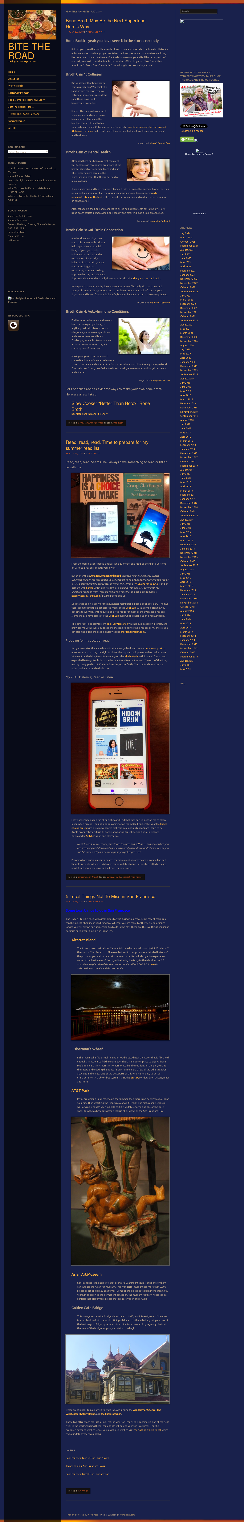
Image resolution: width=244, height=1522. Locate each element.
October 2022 (187, 287)
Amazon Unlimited (110, 575)
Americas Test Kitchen (20, 216)
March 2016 (186, 540)
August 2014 (187, 611)
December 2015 (188, 553)
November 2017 (189, 457)
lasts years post (153, 648)
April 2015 (185, 582)
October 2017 (187, 461)
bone (114, 423)
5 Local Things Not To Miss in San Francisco (110, 896)
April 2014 (185, 627)
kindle (118, 877)
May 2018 (185, 432)
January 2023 (187, 275)
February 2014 (188, 636)
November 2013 (189, 648)
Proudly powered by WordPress (82, 1515)
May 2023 (185, 262)
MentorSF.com (16, 236)
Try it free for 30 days (146, 583)
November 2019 (189, 370)
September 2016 (189, 515)
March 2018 (186, 441)
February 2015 (188, 590)
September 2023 (189, 245)
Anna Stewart (96, 32)
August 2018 (187, 420)
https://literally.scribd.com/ (86, 595)
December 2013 (188, 644)
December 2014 (188, 598)
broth (120, 423)
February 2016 (188, 544)
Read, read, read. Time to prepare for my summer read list (107, 445)
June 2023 (185, 258)
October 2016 (187, 511)
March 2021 (186, 333)
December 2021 (188, 308)
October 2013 (187, 652)
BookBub (114, 615)
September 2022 (189, 291)
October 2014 (187, 607)
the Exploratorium (111, 1414)
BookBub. (131, 607)
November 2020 (189, 341)
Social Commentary (18, 93)
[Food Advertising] (195, 141)
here (151, 964)
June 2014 (185, 619)
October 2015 (187, 561)
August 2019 (187, 378)
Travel (139, 877)
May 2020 (185, 353)
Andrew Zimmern (17, 220)
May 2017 (185, 482)
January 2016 (187, 548)
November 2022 (189, 283)
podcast (126, 877)
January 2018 (187, 449)
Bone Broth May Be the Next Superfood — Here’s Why (108, 23)
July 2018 (185, 424)
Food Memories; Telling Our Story (26, 100)
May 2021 (185, 329)
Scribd (89, 587)
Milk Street (14, 240)
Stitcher (90, 836)
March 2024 (186, 237)
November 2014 (189, 602)
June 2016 (185, 528)
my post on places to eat (147, 1430)
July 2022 (185, 295)
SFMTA (135, 1077)
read (133, 877)
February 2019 (188, 403)
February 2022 (188, 304)
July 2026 (185, 233)
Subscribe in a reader (192, 131)
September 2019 (189, 374)
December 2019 (188, 366)
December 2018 (188, 407)
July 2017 (185, 474)
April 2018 (185, 437)
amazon (110, 877)
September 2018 (189, 416)
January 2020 (187, 362)
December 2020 (188, 337)
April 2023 (185, 266)
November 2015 (189, 557)
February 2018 (188, 445)
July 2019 (185, 383)
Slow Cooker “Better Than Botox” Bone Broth (110, 406)
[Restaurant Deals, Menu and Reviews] (32, 302)
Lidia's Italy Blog (16, 232)
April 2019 (185, 395)
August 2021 (187, 324)
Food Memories (85, 423)
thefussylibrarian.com (133, 631)
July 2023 (185, 254)
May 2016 (185, 532)
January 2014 (187, 640)
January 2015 (187, 594)
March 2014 (186, 632)
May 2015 (185, 578)
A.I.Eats (12, 128)
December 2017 (188, 453)
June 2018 (185, 428)
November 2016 (189, 507)
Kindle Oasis (131, 656)
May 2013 (185, 669)
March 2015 (186, 586)
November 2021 (189, 312)
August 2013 (187, 661)
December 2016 (188, 503)
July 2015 (185, 573)
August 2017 (187, 470)
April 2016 (185, 536)
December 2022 (188, 279)
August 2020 (187, 345)
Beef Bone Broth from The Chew (89, 413)
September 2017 (189, 465)
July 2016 (185, 524)
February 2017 (188, 494)
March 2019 (186, 399)
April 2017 (185, 486)
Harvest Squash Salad (19, 176)
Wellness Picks (15, 85)
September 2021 (189, 320)
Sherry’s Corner (16, 121)
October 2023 (187, 241)
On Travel (93, 877)
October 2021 (187, 316)
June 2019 (185, 387)
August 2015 (187, 569)
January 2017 (187, 499)
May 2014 (185, 623)
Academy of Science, (144, 1410)
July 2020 (185, 349)
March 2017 (186, 490)
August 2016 (187, 519)
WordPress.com (127, 1515)
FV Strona (94, 453)
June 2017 (185, 478)
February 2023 (188, 270)
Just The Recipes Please (21, 107)
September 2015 (189, 565)
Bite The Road (29, 50)
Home (11, 72)
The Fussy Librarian (117, 623)
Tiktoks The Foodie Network (23, 114)
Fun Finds (98, 423)
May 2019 (185, 391)
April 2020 (185, 358)
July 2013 (185, 665)
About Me (13, 79)
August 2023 (187, 250)
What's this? (199, 213)
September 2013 (189, 656)
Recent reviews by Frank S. (199, 154)
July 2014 (185, 615)
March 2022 (186, 299)
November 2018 (189, 412)
